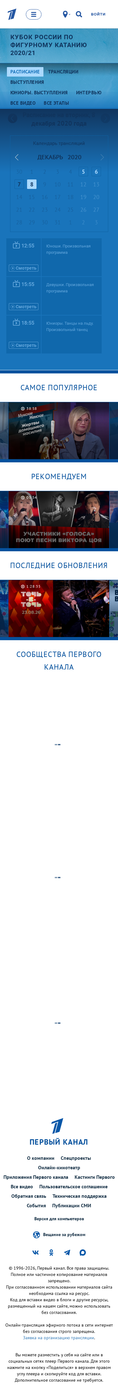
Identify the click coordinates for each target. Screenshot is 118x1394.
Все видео (22, 1186)
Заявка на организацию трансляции (58, 1338)
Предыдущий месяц (17, 157)
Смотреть (26, 268)
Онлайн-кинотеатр (59, 1167)
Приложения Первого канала (35, 1177)
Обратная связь (28, 1196)
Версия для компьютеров (59, 1218)
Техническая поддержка (80, 1196)
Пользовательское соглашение (73, 1186)
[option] (59, 430)
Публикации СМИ (71, 1205)
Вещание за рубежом (64, 1234)
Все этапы (56, 103)
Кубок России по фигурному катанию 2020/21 (48, 45)
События (36, 1205)
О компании (40, 1158)
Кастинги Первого (95, 1177)
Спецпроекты (76, 1158)
